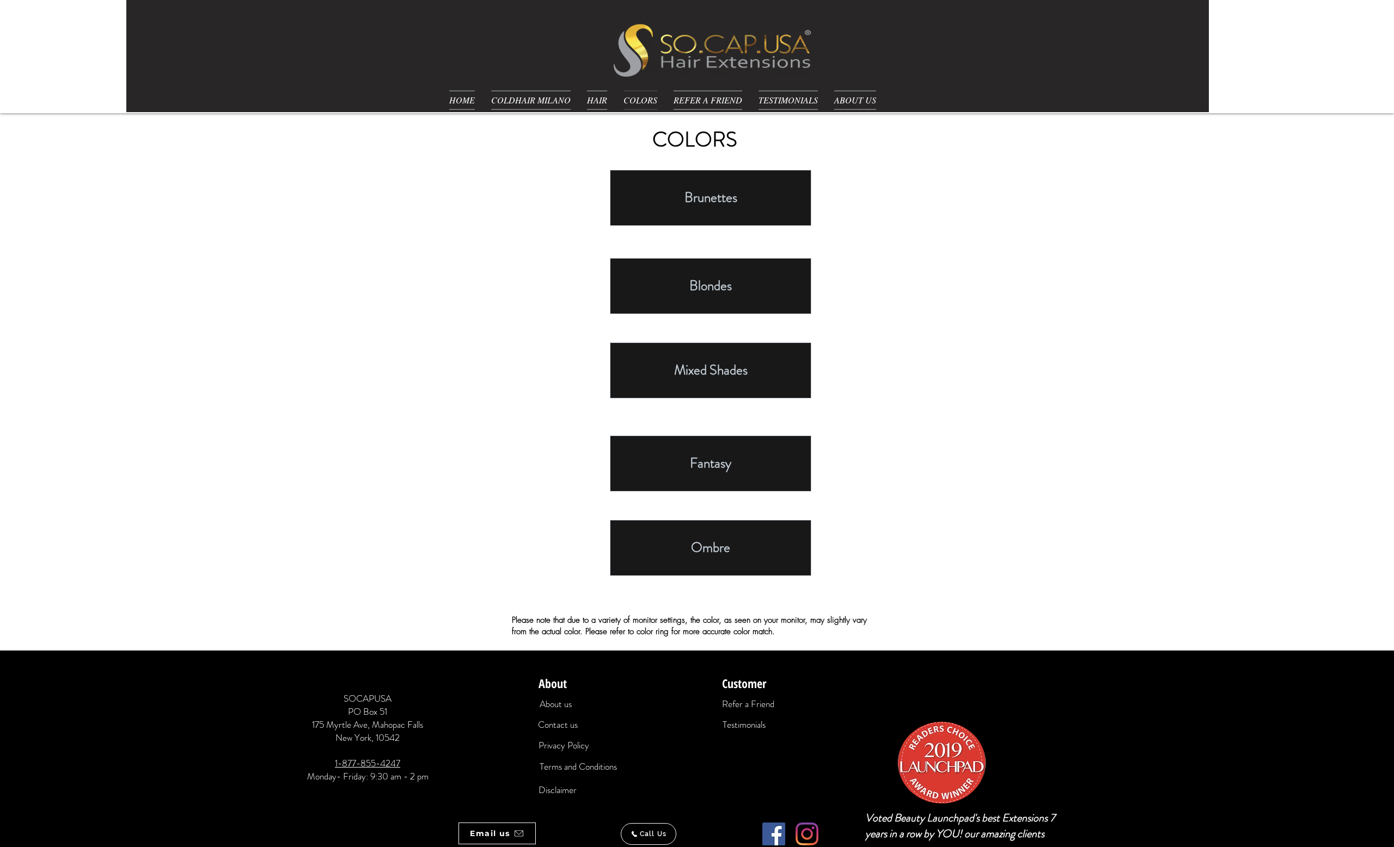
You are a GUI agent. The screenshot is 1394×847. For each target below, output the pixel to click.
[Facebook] (773, 834)
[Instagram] (807, 834)
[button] (597, 100)
